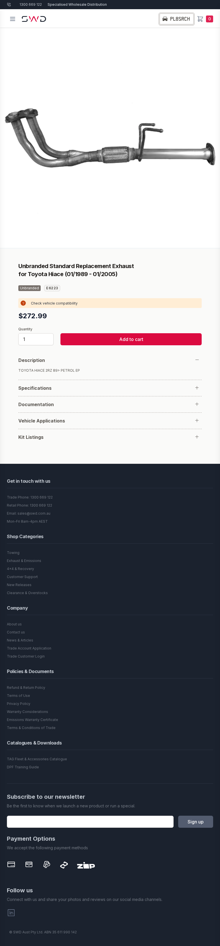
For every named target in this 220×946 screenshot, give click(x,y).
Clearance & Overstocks (27, 593)
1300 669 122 (30, 4)
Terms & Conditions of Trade (31, 728)
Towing (13, 552)
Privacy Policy (18, 703)
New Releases (19, 585)
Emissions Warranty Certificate (32, 720)
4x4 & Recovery (20, 569)
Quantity (25, 329)
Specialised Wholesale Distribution (77, 4)
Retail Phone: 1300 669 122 (29, 505)
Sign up (196, 822)
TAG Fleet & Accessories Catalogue (37, 759)
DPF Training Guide (23, 767)
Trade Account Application (29, 648)
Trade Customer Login (26, 656)
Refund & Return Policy (26, 687)
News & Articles (20, 640)
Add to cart (131, 339)
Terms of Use (18, 695)
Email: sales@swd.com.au (28, 513)
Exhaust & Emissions (24, 561)
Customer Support (22, 577)
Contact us (16, 632)
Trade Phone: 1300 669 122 (30, 497)
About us (14, 624)
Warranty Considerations (27, 712)
